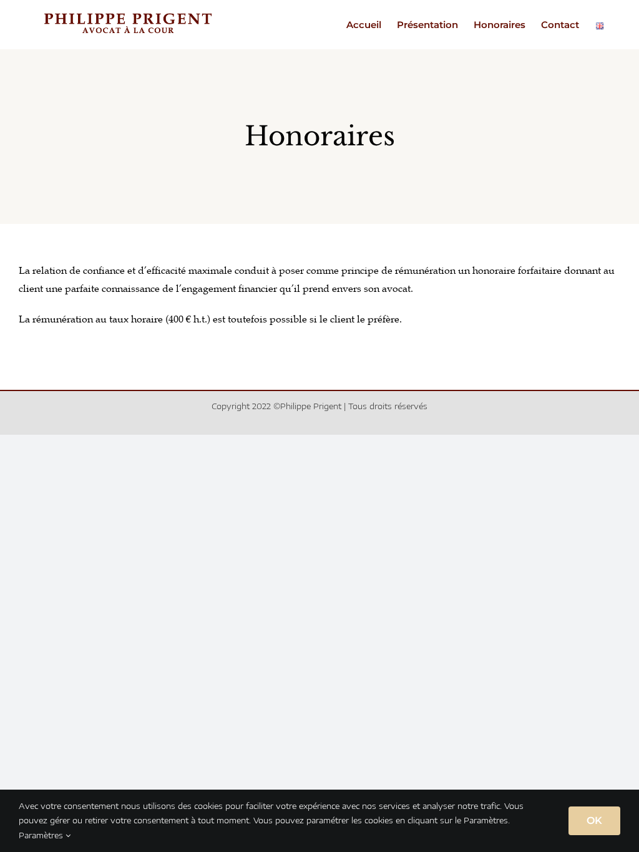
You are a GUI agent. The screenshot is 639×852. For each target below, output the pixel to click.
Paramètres (42, 835)
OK (594, 820)
